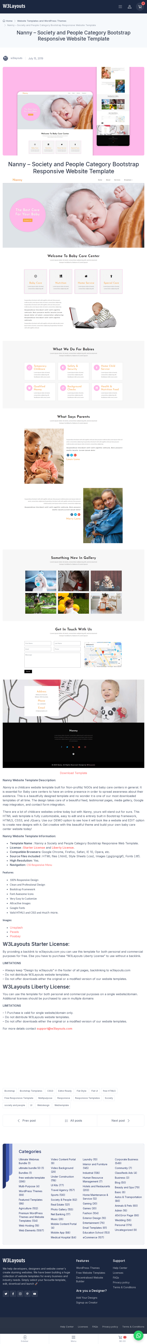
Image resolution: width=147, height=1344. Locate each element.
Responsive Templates (87, 1098)
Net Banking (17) (60, 1214)
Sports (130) (58, 1194)
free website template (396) (32, 1179)
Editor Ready (65, 1091)
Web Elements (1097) (31, 1230)
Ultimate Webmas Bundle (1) (29, 1161)
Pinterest (27, 1294)
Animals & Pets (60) (126, 1205)
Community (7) (123, 1167)
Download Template (73, 773)
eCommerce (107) (93, 1237)
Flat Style (81, 1091)
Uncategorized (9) (126, 1229)
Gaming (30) (90, 1203)
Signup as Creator (87, 1302)
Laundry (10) (90, 1159)
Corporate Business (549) (126, 1161)
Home (9, 20)
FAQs (116, 1277)
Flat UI (94, 1091)
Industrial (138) (91, 1172)
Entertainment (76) (94, 1222)
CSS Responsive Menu (39, 865)
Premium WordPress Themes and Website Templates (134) (31, 1217)
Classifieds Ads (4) (126, 1172)
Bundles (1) (25, 1172)
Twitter (6, 1294)
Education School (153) (96, 1232)
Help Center (120, 1267)
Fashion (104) (91, 1213)
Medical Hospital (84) (63, 1237)
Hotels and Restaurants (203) (96, 1188)
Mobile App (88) (60, 1232)
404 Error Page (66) (127, 1215)
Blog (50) (120, 1182)
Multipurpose (45, 1098)
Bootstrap (9, 1091)
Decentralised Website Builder (89, 1279)
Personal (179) (123, 1225)
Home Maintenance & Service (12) (95, 1196)
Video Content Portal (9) (63, 1161)
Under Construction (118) (62, 1178)
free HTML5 (109, 1091)
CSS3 (50, 1091)
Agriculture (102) (28, 1208)
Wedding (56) (123, 1220)
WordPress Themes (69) (30, 1193)
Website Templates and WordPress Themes (41, 20)
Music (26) (57, 1219)
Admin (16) (121, 1210)
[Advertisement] (73, 1059)
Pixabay (15, 936)
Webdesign (43, 1105)
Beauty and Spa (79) (127, 1187)
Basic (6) (120, 1192)
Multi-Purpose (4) (29, 1186)
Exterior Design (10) (94, 1218)
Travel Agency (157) (63, 1190)
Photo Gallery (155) (62, 1209)
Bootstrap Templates (31, 1091)
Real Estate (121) (60, 1204)
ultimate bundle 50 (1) (31, 1167)
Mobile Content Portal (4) (64, 1225)
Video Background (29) (62, 1169)
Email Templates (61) (95, 1227)
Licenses (118, 1272)
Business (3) (122, 1177)
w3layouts (16, 58)
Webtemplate (61, 1105)
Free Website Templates (90, 1272)
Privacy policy (121, 1282)
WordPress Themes (88, 1267)
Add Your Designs (86, 1297)
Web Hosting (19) (29, 1225)
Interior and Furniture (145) (95, 1166)
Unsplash (16, 927)
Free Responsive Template (18, 1098)
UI (31, 1105)
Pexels (14, 932)
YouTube (34, 1294)
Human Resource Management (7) (93, 1179)
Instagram (20, 1294)
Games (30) (90, 1208)
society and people (14, 1105)
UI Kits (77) (57, 1185)
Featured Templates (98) (30, 1201)
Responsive (63, 1098)
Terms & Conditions (124, 1287)
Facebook (13, 1294)
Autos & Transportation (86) (128, 1199)
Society (109, 1098)
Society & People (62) (64, 1199)
